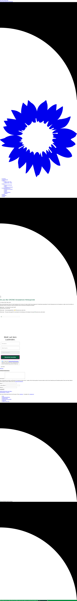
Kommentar (2, 378)
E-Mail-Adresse (3, 385)
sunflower (21, 394)
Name (1, 383)
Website (1, 387)
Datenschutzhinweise (14, 361)
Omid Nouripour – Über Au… (5, 392)
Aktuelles (1, 368)
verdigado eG (31, 394)
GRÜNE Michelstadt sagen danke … (6, 391)
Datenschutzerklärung (19, 381)
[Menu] (0, 297)
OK (38, 600)
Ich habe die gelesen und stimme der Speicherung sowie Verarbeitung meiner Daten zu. (10, 362)
